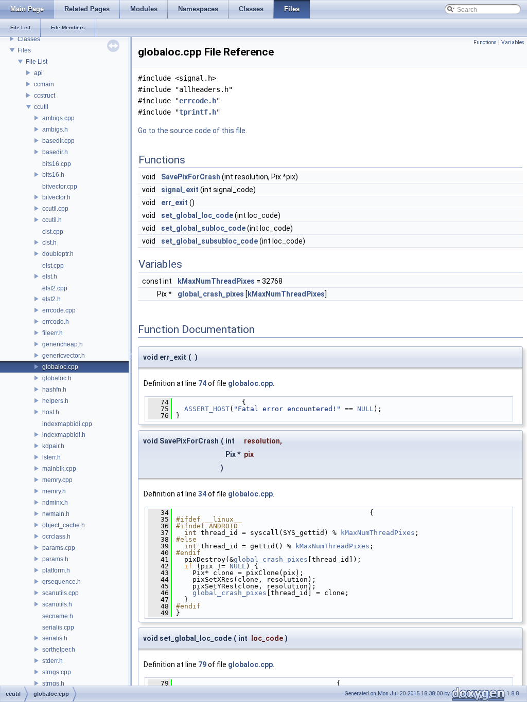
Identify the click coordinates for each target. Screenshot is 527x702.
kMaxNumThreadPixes (216, 281)
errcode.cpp (59, 310)
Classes (28, 39)
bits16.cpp (56, 164)
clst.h (49, 242)
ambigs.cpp (58, 118)
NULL (365, 409)
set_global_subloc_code (203, 228)
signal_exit (180, 190)
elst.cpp (53, 265)
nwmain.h (55, 514)
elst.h (49, 276)
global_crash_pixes (211, 294)
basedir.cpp (58, 140)
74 (202, 383)
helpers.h (55, 400)
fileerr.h (52, 333)
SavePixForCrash (190, 177)
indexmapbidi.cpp (67, 424)
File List (36, 61)
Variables (512, 42)
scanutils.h (57, 604)
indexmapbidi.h (63, 434)
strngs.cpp (56, 672)
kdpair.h (53, 446)
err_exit (174, 202)
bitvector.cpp (59, 186)
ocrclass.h (56, 536)
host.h (50, 412)
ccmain (44, 84)
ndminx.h (55, 502)
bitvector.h (56, 197)
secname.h (57, 616)
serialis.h (54, 638)
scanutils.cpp (60, 593)
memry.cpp (57, 480)
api (38, 73)
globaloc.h (57, 378)
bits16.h (53, 174)
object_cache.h (63, 525)
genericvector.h (63, 355)
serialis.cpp (58, 627)
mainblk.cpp (59, 468)
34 (202, 494)
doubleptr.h (58, 253)
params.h (55, 559)
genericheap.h (62, 344)
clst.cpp (52, 231)
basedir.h (55, 152)
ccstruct (44, 95)
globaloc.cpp (60, 367)
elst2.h (51, 299)
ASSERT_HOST (207, 409)
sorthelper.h (58, 649)
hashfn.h (54, 389)
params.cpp (58, 547)
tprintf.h (197, 112)
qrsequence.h (61, 581)
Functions (485, 42)
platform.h (56, 570)
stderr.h (52, 660)
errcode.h (55, 321)
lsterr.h (51, 457)
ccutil (41, 106)
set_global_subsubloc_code (209, 241)
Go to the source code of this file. (192, 130)
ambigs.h (55, 129)
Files (24, 50)
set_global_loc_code (197, 215)
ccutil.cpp (55, 208)
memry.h (54, 491)
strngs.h (53, 683)
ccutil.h (52, 220)
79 (202, 664)
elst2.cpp (54, 288)
